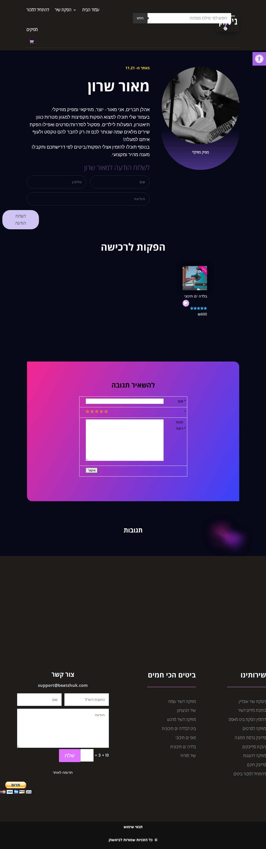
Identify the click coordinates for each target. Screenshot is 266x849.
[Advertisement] (133, 623)
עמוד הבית (90, 9)
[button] (259, 59)
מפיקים (32, 29)
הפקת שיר (63, 9)
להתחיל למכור (37, 9)
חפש (140, 18)
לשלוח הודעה (20, 220)
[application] (186, 303)
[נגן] (185, 303)
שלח (70, 755)
